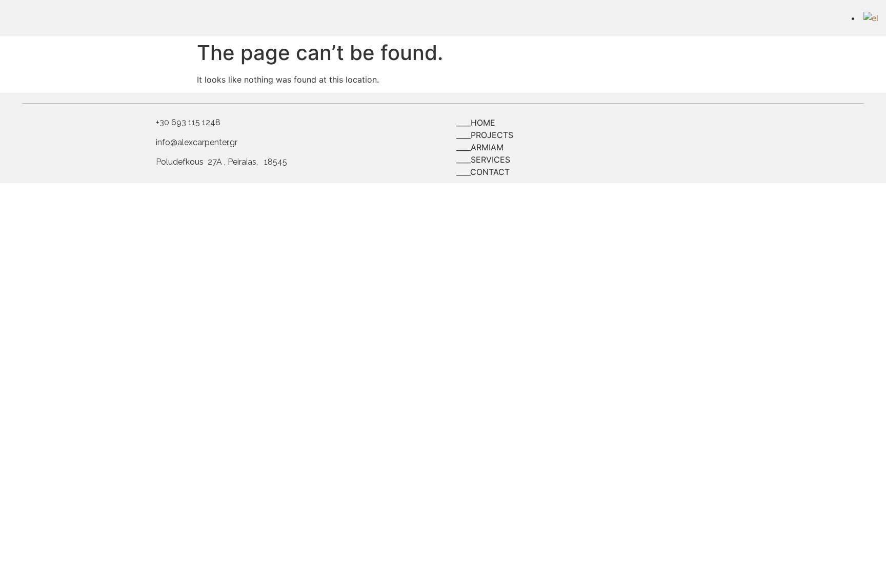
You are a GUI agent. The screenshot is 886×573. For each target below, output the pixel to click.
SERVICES (490, 159)
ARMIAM (487, 147)
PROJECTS (492, 135)
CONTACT (490, 172)
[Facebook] (823, 16)
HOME (483, 122)
